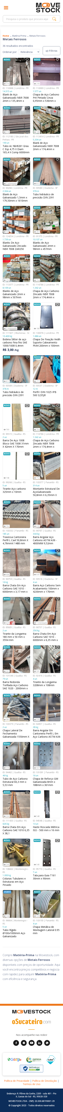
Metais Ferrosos (37, 35)
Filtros (52, 50)
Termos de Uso (31, 1084)
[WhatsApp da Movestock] (47, 1043)
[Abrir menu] (6, 7)
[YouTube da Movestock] (32, 1043)
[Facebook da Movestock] (16, 1043)
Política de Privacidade (16, 1080)
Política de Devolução (44, 1080)
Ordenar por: (10, 52)
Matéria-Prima (19, 35)
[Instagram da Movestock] (24, 1043)
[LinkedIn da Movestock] (39, 1043)
